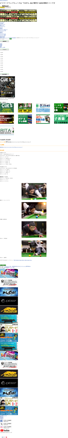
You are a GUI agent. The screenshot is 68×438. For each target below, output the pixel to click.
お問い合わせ (2, 9)
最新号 (1, 32)
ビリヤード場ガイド (4, 29)
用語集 (1, 28)
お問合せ (1, 418)
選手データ (2, 25)
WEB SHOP (2, 36)
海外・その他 (2, 47)
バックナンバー (3, 33)
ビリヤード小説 (3, 30)
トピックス (2, 22)
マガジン (1, 31)
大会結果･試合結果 (12, 37)
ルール (1, 27)
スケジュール (2, 24)
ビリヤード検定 (3, 34)
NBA (1, 46)
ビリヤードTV (2, 35)
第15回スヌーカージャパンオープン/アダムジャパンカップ (11, 147)
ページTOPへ (2, 268)
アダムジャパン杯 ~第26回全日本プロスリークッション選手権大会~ (17, 266)
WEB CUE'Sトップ (3, 37)
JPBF (1, 45)
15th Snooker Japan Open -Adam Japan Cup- (23, 260)
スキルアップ (2, 26)
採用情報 (1, 417)
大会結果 (1, 23)
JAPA (1, 43)
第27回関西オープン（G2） (9, 267)
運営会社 (1, 416)
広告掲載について (3, 415)
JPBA (1, 44)
